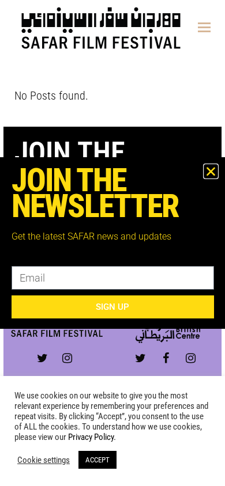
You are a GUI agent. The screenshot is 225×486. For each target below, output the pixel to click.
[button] (211, 171)
